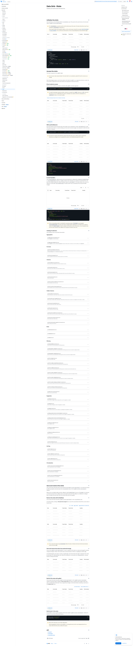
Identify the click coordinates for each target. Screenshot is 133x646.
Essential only (124, 643)
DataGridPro (50, 633)
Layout (3, 19)
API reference (4, 92)
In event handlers (51, 177)
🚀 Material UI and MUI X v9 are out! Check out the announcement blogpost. (106, 1)
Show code (76, 121)
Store (55, 643)
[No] (88, 638)
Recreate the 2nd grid (85, 505)
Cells (3, 23)
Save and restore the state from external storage (59, 548)
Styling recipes (4, 80)
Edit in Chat (50, 49)
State (3, 89)
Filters (72, 505)
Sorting (3, 26)
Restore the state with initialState (55, 497)
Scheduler (5, 104)
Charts (3, 100)
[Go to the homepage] (1, 1)
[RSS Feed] (88, 643)
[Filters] (83, 188)
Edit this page (50, 638)
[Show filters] (79, 34)
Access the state (52, 71)
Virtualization (4, 32)
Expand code (76, 49)
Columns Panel (6, 66)
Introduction (4, 6)
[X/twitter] (84, 643)
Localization (4, 35)
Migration (3, 108)
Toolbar (3, 61)
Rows (3, 22)
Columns (3, 20)
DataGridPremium (51, 635)
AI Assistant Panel (7, 75)
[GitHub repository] (127, 1)
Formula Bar (5, 70)
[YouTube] (86, 643)
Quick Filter (4, 64)
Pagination (4, 29)
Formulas (5, 43)
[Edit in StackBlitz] (80, 50)
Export (3, 46)
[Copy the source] (83, 50)
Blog (52, 643)
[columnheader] (49, 34)
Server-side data (5, 95)
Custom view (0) (77, 586)
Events (3, 87)
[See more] (88, 50)
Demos (3, 16)
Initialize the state (52, 20)
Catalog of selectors (52, 230)
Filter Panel (5, 67)
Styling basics (4, 78)
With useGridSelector (52, 124)
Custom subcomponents (6, 83)
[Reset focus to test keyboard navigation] (85, 50)
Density (77, 505)
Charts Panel (6, 73)
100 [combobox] (77, 46)
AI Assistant (5, 57)
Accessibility (4, 34)
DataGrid (50, 632)
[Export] (86, 188)
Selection (4, 31)
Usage (3, 60)
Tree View (3, 102)
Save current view (84, 586)
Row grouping (4, 40)
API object (4, 86)
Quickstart (4, 13)
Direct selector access (52, 84)
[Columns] (81, 188)
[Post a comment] (88, 20)
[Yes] (87, 638)
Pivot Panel (6, 72)
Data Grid (4, 1)
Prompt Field (4, 69)
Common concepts (5, 8)
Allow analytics (118, 643)
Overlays (3, 81)
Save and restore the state (55, 485)
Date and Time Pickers (5, 98)
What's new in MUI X (5, 4)
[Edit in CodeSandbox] (81, 50)
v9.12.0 (8, 1)
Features (3, 14)
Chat (4, 106)
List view (3, 52)
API (48, 630)
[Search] (88, 188)
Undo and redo (6, 49)
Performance (4, 90)
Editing (3, 25)
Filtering (3, 28)
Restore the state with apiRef (54, 578)
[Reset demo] (86, 50)
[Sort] (49, 34)
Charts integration (6, 55)
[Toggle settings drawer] (131, 1)
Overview (4, 11)
